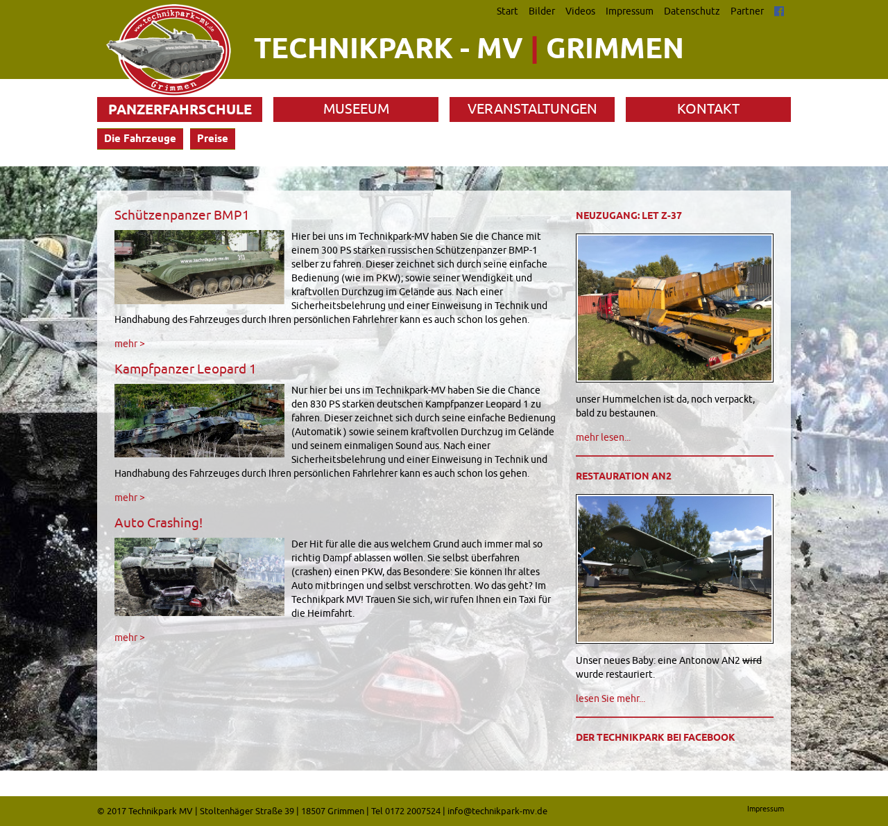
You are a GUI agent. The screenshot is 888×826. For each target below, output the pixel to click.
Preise (212, 138)
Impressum (630, 11)
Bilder (542, 11)
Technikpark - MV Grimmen (469, 48)
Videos (580, 11)
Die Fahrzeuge (140, 138)
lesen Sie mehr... (610, 699)
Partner (747, 11)
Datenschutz (692, 11)
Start (507, 11)
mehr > (129, 344)
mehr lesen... (603, 437)
